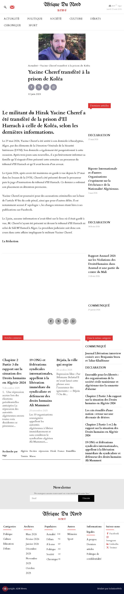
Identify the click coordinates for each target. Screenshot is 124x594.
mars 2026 (31, 534)
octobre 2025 (30, 571)
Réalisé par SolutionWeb (109, 588)
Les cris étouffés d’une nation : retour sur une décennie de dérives (99, 414)
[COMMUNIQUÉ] (103, 292)
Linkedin (113, 544)
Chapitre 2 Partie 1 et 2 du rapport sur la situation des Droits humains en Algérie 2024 (101, 430)
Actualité (33, 65)
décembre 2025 (31, 551)
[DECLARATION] (103, 121)
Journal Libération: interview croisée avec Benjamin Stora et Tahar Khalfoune (103, 357)
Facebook (114, 533)
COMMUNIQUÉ (99, 305)
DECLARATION (99, 135)
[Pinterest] (46, 87)
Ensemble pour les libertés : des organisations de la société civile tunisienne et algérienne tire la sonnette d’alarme (102, 382)
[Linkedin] (107, 544)
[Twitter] (39, 87)
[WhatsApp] (53, 87)
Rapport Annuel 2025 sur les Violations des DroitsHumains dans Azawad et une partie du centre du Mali (103, 264)
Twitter (113, 547)
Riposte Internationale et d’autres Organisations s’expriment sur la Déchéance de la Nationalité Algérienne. (103, 179)
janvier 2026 (32, 544)
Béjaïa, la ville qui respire (67, 362)
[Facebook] (31, 87)
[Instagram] (107, 537)
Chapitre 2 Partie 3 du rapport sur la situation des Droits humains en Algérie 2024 (14, 371)
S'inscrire (86, 498)
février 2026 (32, 539)
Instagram (111, 540)
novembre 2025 (31, 561)
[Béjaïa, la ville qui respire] (68, 350)
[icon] (12, 8)
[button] (5, 7)
